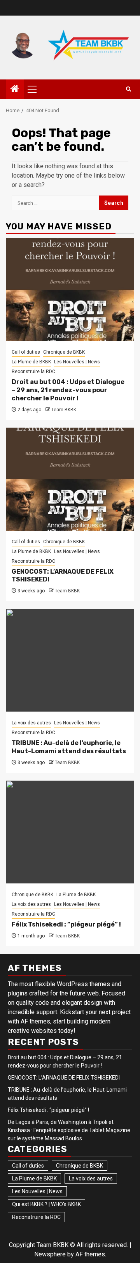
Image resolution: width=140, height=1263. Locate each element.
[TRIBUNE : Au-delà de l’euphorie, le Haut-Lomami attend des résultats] (70, 660)
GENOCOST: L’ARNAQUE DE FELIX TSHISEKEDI (64, 1078)
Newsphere (50, 1254)
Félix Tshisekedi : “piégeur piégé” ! (66, 924)
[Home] (14, 89)
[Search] (128, 89)
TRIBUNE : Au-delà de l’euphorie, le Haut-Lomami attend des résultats (69, 747)
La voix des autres (31, 723)
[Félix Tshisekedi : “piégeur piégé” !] (70, 832)
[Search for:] (55, 203)
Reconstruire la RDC (33, 371)
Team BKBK (63, 409)
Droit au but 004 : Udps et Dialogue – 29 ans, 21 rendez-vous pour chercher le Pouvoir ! (68, 390)
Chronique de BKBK (64, 352)
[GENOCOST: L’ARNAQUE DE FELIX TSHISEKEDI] (70, 479)
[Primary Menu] (35, 89)
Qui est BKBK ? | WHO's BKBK (46, 1204)
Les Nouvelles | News (77, 362)
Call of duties (26, 352)
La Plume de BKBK (31, 362)
